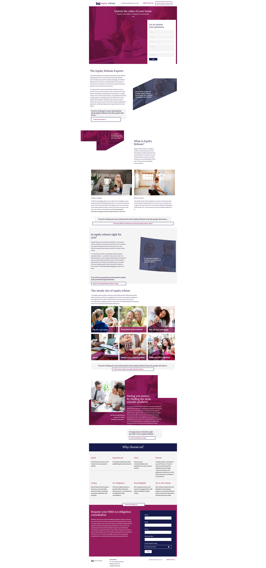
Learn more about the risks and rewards (133, 14)
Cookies (112, 566)
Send (153, 59)
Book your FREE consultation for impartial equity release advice (133, 223)
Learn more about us (99, 119)
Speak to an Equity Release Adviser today (105, 283)
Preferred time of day (151, 543)
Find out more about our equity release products (129, 369)
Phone (147, 529)
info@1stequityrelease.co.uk (130, 3)
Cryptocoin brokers (161, 470)
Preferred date (149, 536)
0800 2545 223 (148, 3)
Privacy (117, 566)
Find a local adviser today (138, 438)
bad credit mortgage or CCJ (111, 266)
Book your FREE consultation (164, 3)
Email (146, 522)
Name (146, 515)
